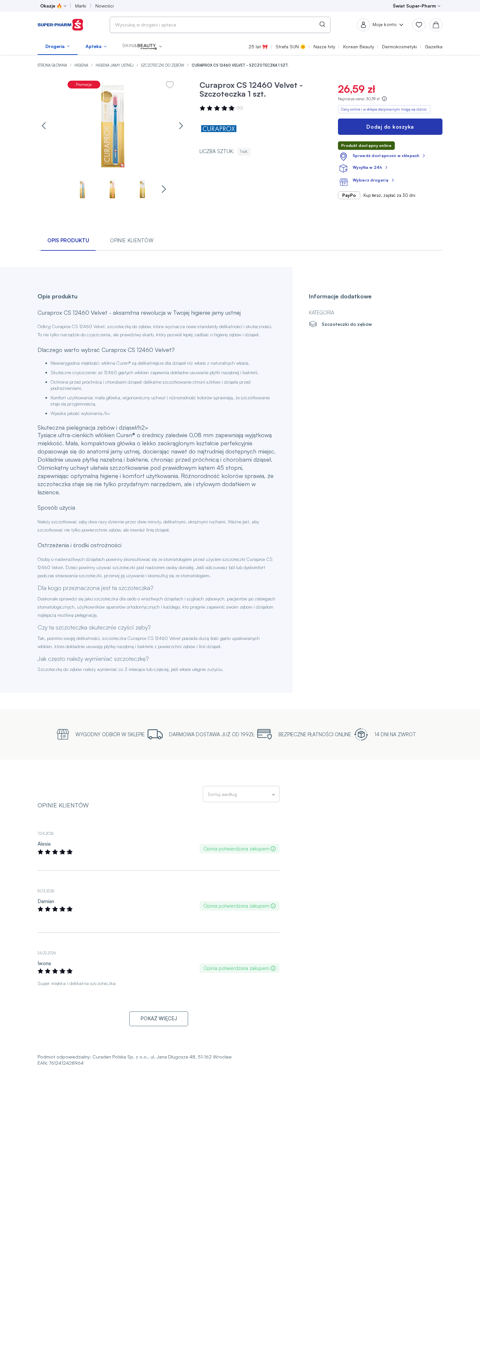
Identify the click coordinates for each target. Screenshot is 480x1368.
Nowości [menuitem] (104, 5)
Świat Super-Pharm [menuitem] (414, 5)
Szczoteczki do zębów (163, 65)
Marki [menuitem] (80, 5)
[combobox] (220, 25)
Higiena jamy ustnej (115, 65)
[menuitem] (58, 46)
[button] (142, 46)
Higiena (81, 65)
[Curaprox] (219, 128)
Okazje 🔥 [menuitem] (51, 5)
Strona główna (53, 65)
